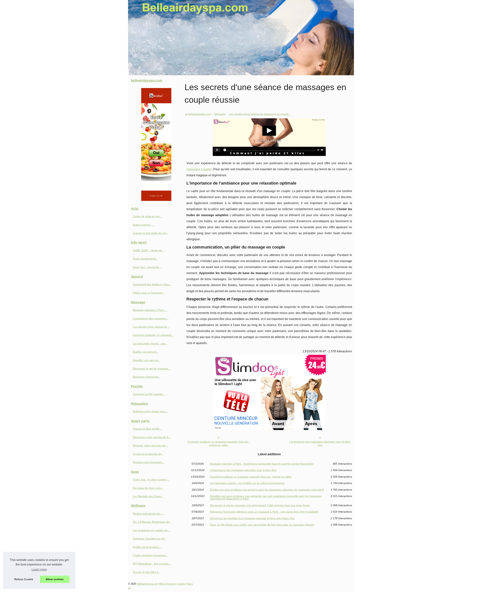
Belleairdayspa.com (147, 583)
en (129, 588)
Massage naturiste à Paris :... (150, 310)
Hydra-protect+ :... (143, 224)
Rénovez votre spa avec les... (150, 445)
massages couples (199, 169)
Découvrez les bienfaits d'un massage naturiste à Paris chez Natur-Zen (252, 518)
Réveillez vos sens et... (146, 360)
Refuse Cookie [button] (23, 579)
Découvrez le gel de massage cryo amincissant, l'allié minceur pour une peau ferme (260, 505)
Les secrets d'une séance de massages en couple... (260, 114)
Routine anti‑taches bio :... (148, 513)
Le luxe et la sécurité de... (148, 453)
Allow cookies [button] (55, 579)
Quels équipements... (145, 258)
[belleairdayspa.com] (241, 37)
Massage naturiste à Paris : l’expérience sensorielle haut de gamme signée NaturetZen (262, 463)
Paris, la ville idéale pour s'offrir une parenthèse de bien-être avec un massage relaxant (262, 524)
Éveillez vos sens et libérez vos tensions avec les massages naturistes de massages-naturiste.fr (267, 489)
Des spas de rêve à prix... (148, 487)
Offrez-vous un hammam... (149, 292)
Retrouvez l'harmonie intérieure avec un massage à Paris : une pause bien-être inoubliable (264, 511)
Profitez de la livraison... (147, 547)
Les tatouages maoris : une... (150, 343)
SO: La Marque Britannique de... (152, 521)
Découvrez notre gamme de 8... (152, 437)
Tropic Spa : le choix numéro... (151, 479)
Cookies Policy (184, 583)
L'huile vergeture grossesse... (150, 555)
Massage (219, 114)
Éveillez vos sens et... (145, 351)
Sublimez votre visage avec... (150, 411)
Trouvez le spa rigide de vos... (151, 233)
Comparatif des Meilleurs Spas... (152, 284)
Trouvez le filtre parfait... (147, 428)
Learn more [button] (39, 569)
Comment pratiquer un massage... (153, 335)
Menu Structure (167, 583)
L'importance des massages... (151, 318)
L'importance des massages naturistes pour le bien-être (320, 443)
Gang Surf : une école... (147, 267)
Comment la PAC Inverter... (149, 394)
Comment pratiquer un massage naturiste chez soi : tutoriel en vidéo (218, 443)
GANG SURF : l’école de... (148, 250)
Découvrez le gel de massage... (151, 368)
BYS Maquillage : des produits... (152, 563)
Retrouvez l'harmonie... (146, 376)
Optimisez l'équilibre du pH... (150, 538)
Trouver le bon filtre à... (146, 572)
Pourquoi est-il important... (148, 462)
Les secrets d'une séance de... (151, 326)
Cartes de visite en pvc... (147, 216)
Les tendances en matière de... (151, 530)
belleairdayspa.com (199, 114)
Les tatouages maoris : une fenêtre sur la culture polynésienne (247, 483)
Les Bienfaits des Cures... (148, 496)
